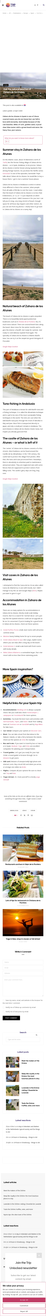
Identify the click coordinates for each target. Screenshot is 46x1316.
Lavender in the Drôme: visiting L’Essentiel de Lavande (30, 1090)
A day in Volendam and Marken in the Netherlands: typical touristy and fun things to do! (23, 1129)
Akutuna (6, 636)
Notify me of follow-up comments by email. (21, 1007)
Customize (24, 1306)
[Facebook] (37, 93)
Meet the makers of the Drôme (14, 1191)
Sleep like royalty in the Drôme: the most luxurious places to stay (30, 1076)
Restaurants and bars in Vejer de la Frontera (23, 864)
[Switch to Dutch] (25, 105)
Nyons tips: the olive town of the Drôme (17, 1215)
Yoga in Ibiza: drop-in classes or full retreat (23, 939)
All (10, 13)
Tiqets (17, 721)
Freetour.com (14, 724)
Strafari (8, 1143)
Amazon (6, 758)
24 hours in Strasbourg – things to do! (24, 1137)
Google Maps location (10, 479)
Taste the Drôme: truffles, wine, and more (18, 1209)
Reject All (24, 1311)
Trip (7, 773)
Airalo (24, 767)
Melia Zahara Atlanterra (11, 652)
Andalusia (14, 810)
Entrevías (6, 173)
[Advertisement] (23, 46)
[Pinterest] (37, 96)
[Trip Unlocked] (11, 5)
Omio (24, 740)
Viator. (25, 721)
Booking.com (22, 710)
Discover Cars (36, 731)
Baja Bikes (39, 724)
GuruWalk (25, 724)
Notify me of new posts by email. (17, 1012)
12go (20, 746)
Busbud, (15, 746)
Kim (6, 96)
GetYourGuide (8, 721)
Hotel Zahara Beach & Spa (12, 640)
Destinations (17, 13)
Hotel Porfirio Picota (10, 630)
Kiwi (14, 773)
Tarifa (5, 162)
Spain (32, 13)
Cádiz (24, 810)
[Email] (40, 96)
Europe (26, 13)
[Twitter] (40, 93)
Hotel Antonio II (9, 646)
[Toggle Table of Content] (22, 141)
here (34, 590)
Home (4, 13)
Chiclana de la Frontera (26, 322)
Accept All (24, 1300)
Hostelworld (18, 715)
